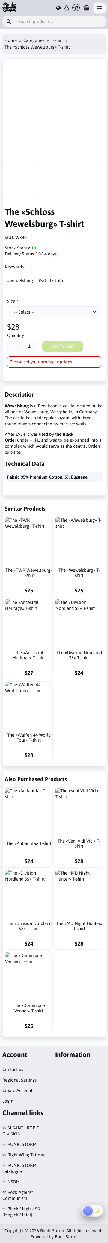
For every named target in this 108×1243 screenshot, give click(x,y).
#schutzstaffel (52, 280)
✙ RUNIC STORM (19, 1144)
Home (10, 40)
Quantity (15, 335)
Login (7, 1100)
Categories (33, 40)
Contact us (12, 1069)
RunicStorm (66, 1236)
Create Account (17, 1090)
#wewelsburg (20, 280)
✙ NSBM (11, 1181)
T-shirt (57, 40)
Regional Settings (19, 1079)
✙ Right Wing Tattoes (23, 1154)
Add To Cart (62, 346)
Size (11, 301)
